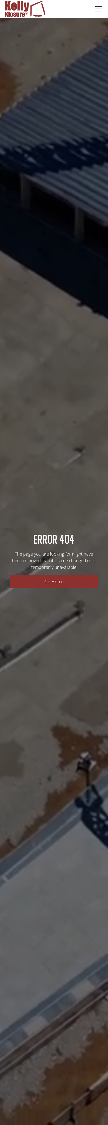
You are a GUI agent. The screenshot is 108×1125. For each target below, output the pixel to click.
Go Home (54, 582)
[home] (25, 9)
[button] (97, 9)
